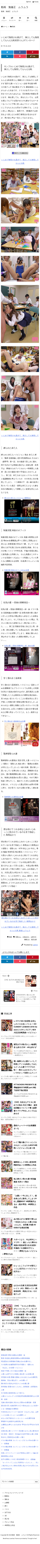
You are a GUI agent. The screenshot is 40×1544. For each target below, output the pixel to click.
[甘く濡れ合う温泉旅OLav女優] (21, 734)
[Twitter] (7, 52)
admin (35, 945)
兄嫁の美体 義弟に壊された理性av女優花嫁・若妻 (18, 1402)
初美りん (18, 937)
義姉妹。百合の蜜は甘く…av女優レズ (14, 1380)
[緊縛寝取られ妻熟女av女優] (21, 810)
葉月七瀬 (34, 939)
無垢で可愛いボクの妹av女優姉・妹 (13, 1371)
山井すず (33, 937)
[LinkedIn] (7, 56)
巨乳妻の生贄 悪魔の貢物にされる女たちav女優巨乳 (19, 1377)
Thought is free (32, 1538)
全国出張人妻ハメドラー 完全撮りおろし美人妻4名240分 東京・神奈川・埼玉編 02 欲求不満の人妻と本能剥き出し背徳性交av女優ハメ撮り (20, 1434)
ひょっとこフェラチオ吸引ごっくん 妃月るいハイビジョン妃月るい (25, 1269)
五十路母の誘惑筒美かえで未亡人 (12, 1393)
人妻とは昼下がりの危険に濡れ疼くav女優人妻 (17, 1374)
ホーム (5, 26)
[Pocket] (20, 56)
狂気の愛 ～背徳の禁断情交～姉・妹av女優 (19, 646)
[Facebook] (20, 52)
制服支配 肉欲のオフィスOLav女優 (16, 570)
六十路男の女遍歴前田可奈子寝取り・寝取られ (17, 1364)
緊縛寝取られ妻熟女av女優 (13, 797)
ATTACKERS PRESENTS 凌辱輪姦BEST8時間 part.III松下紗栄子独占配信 (25, 1087)
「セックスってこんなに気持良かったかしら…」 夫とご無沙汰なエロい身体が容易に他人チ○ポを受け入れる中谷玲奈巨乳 (20, 1465)
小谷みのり (26, 937)
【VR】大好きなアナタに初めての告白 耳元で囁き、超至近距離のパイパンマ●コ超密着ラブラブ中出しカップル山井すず (25, 1108)
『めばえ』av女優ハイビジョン (12, 1368)
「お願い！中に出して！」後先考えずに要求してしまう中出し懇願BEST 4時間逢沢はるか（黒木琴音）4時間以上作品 (25, 1201)
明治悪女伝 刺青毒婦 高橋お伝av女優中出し (16, 1361)
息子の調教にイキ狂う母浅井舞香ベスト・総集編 (18, 1459)
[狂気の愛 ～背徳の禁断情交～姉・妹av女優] (21, 659)
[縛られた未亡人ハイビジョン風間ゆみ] (21, 511)
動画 (13, 26)
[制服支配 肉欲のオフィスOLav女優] (21, 583)
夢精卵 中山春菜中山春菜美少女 (12, 1421)
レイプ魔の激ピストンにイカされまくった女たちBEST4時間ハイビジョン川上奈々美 (25, 1145)
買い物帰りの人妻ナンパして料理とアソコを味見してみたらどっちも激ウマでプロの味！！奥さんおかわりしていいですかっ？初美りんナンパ (25, 1067)
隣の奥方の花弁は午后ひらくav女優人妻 (15, 1383)
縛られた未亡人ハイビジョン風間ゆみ (17, 498)
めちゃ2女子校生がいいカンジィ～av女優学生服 (18, 1418)
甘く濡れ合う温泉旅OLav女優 (14, 721)
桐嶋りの (27, 939)
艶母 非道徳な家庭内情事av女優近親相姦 (15, 1358)
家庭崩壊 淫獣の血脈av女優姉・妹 (13, 1355)
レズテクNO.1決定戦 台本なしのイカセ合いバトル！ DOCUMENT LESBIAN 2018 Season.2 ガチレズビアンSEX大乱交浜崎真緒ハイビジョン (25, 1027)
